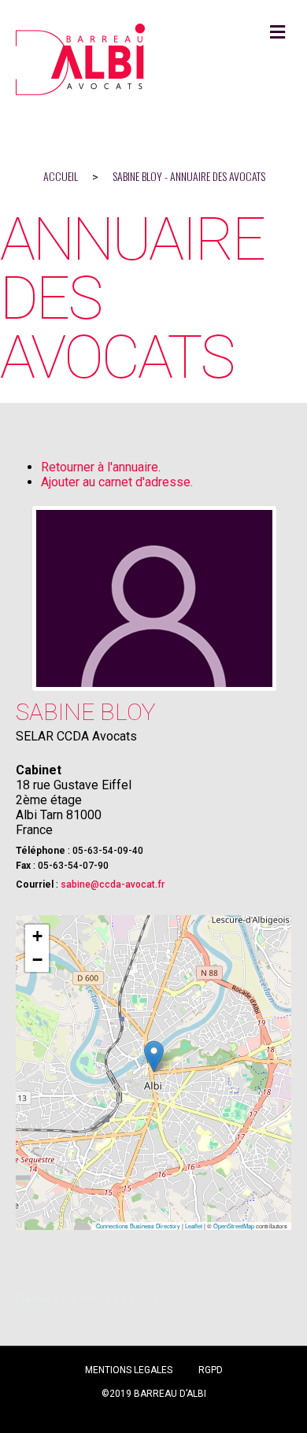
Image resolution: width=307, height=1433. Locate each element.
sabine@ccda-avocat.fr (113, 884)
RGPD (210, 1370)
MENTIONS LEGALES (128, 1370)
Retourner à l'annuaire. (101, 467)
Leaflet (193, 1225)
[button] (154, 1056)
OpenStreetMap (233, 1225)
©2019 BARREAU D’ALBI (154, 1393)
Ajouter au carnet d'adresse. (117, 482)
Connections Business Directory (138, 1225)
